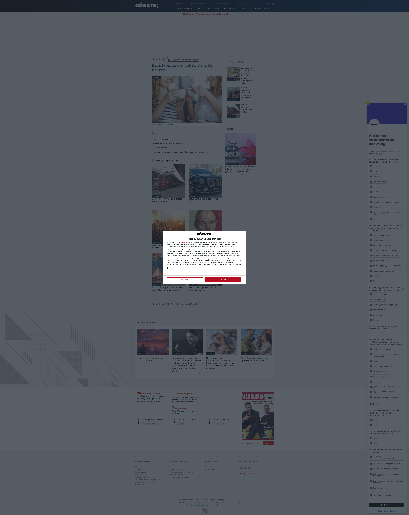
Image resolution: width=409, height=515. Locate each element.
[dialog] (204, 257)
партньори (184, 242)
